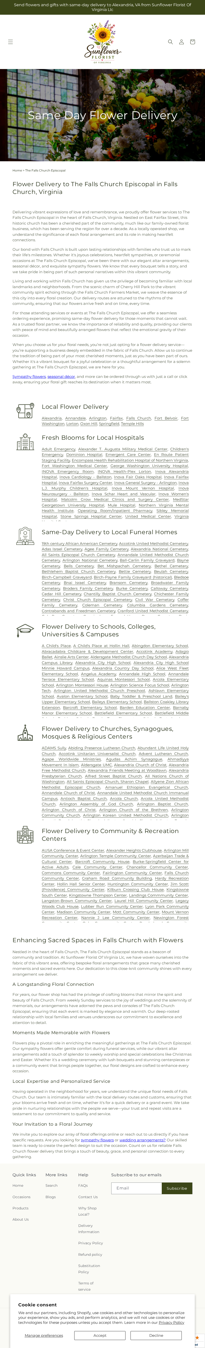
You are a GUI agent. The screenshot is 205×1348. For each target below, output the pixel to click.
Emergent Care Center (128, 454)
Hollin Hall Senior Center (81, 884)
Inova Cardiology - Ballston (86, 477)
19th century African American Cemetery (79, 543)
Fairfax (116, 418)
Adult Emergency (58, 449)
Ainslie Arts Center (71, 657)
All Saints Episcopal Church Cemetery (78, 554)
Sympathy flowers (29, 376)
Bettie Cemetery (135, 571)
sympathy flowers (97, 1140)
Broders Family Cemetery (88, 588)
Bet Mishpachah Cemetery (124, 566)
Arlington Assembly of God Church (96, 804)
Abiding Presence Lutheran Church (102, 748)
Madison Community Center (83, 912)
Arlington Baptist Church (162, 804)
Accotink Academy (154, 651)
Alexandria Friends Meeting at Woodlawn (127, 770)
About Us (20, 1219)
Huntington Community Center (138, 884)
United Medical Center (148, 516)
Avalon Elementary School (82, 696)
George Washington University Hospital (149, 465)
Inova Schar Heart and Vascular (124, 494)
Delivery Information (88, 1228)
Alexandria (52, 418)
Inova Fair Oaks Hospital (138, 477)
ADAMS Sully (54, 748)
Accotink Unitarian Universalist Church (97, 753)
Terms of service (86, 1286)
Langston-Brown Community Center (77, 900)
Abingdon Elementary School (160, 645)
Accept (100, 1335)
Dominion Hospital (84, 454)
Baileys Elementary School (117, 701)
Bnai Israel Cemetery (85, 582)
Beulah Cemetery (171, 571)
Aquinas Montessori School (123, 679)
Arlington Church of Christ (69, 809)
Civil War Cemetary (154, 599)
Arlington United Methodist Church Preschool (99, 690)
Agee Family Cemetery (106, 549)
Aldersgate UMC (96, 764)
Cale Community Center (97, 867)
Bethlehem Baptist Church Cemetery (79, 571)
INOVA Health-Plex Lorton (124, 471)
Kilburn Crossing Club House (135, 889)
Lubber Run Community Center (111, 906)
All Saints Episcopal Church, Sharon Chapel (107, 781)
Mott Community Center (136, 912)
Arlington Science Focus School (139, 685)
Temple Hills (132, 423)
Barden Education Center (145, 707)
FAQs (83, 1185)
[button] (10, 41)
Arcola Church (124, 798)
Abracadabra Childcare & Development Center (87, 651)
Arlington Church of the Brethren (133, 809)
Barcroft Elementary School (90, 707)
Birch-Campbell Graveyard (67, 577)
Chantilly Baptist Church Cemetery (117, 593)
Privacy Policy (171, 1322)
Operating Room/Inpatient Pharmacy (115, 510)
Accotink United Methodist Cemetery (153, 543)
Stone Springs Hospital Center (91, 516)
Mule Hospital (121, 505)
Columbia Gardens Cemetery (157, 605)
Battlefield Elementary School (123, 713)
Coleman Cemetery (102, 605)
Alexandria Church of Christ (140, 764)
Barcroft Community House (102, 861)
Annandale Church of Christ (68, 792)
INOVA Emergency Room (68, 471)
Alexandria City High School (102, 662)
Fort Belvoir (166, 418)
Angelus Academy (98, 674)
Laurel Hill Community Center (143, 900)
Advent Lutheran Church (163, 753)
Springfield (109, 423)
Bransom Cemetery (129, 582)
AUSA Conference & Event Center (73, 850)
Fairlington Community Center (132, 872)
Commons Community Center (71, 872)
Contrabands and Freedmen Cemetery (79, 610)
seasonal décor (61, 376)
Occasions (21, 1197)
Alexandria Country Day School (122, 668)
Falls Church (138, 418)
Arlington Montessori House (82, 685)
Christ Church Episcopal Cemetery (97, 599)
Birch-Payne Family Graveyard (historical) (133, 577)
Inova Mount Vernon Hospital (143, 488)
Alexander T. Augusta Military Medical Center (123, 449)
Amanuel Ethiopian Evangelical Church (146, 787)
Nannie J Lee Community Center (115, 917)
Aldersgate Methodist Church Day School (128, 657)
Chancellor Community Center (157, 867)
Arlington (97, 418)
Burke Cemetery (132, 588)
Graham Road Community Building (117, 878)
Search (52, 1185)
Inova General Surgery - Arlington (145, 482)
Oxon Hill (88, 423)
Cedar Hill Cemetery (61, 593)
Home (17, 170)
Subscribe (177, 1188)
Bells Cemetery (79, 566)
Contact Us (88, 1197)
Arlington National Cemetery (90, 560)
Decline (156, 1335)
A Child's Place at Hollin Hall (101, 645)
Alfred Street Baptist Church (113, 776)
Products (20, 1208)
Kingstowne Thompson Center (98, 895)
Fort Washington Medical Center (74, 465)
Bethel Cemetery (171, 566)
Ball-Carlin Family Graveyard (147, 560)
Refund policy (90, 1254)
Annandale (75, 418)
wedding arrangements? (143, 1140)
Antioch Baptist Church (83, 798)
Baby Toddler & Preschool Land (141, 696)
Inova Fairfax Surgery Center (85, 482)
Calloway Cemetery (169, 588)
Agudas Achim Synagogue (134, 759)
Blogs (51, 1197)
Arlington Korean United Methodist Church (125, 815)
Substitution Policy (89, 1269)
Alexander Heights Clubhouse (134, 850)
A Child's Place (56, 645)
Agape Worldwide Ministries (71, 759)
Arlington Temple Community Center (115, 855)
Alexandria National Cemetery (159, 549)
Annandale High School (142, 674)
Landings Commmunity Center (158, 895)
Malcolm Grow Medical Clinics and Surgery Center (115, 499)
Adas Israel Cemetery (62, 549)
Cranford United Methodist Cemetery (153, 610)
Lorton (72, 423)
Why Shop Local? (87, 1211)
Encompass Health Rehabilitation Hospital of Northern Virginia (130, 460)
